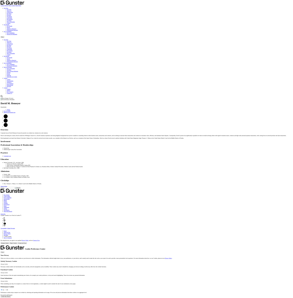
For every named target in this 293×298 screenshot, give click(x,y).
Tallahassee (6, 207)
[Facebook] (4, 218)
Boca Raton (6, 195)
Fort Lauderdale (7, 197)
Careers (8, 23)
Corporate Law (7, 156)
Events (8, 74)
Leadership (9, 17)
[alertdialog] (146, 271)
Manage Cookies (5, 243)
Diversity (9, 15)
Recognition (10, 19)
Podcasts (9, 75)
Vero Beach (6, 210)
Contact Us (9, 93)
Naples (5, 201)
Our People (6, 24)
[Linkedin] (4, 220)
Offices (8, 90)
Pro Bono (9, 13)
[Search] (2, 97)
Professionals (10, 85)
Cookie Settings (4, 5)
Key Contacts (10, 92)
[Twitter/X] (4, 222)
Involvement (5, 141)
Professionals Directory (12, 30)
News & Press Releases (12, 71)
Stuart (5, 206)
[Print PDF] (6, 122)
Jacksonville (7, 199)
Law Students (10, 83)
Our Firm (6, 8)
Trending (9, 70)
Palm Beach (6, 204)
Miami (5, 200)
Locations (9, 20)
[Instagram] (4, 225)
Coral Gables (7, 196)
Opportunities (10, 81)
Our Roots (9, 16)
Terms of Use (7, 232)
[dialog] (146, 242)
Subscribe (3, 214)
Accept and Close (22, 243)
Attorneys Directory (11, 28)
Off (7, 290)
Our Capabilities (8, 31)
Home (5, 231)
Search (8, 27)
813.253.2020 (7, 111)
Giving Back (10, 12)
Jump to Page (4, 186)
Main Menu (18, 5)
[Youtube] (5, 224)
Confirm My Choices (5, 296)
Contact (5, 87)
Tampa (8, 109)
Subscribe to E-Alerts (12, 76)
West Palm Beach (8, 211)
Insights (8, 72)
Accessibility (4, 228)
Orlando (6, 203)
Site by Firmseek (8, 237)
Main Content (12, 5)
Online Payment (11, 228)
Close (2, 252)
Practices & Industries (12, 34)
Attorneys (9, 82)
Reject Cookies (13, 243)
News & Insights (11, 22)
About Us (9, 11)
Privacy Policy (7, 233)
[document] (146, 271)
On (3, 290)
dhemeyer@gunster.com (9, 112)
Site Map (6, 235)
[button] (6, 126)
